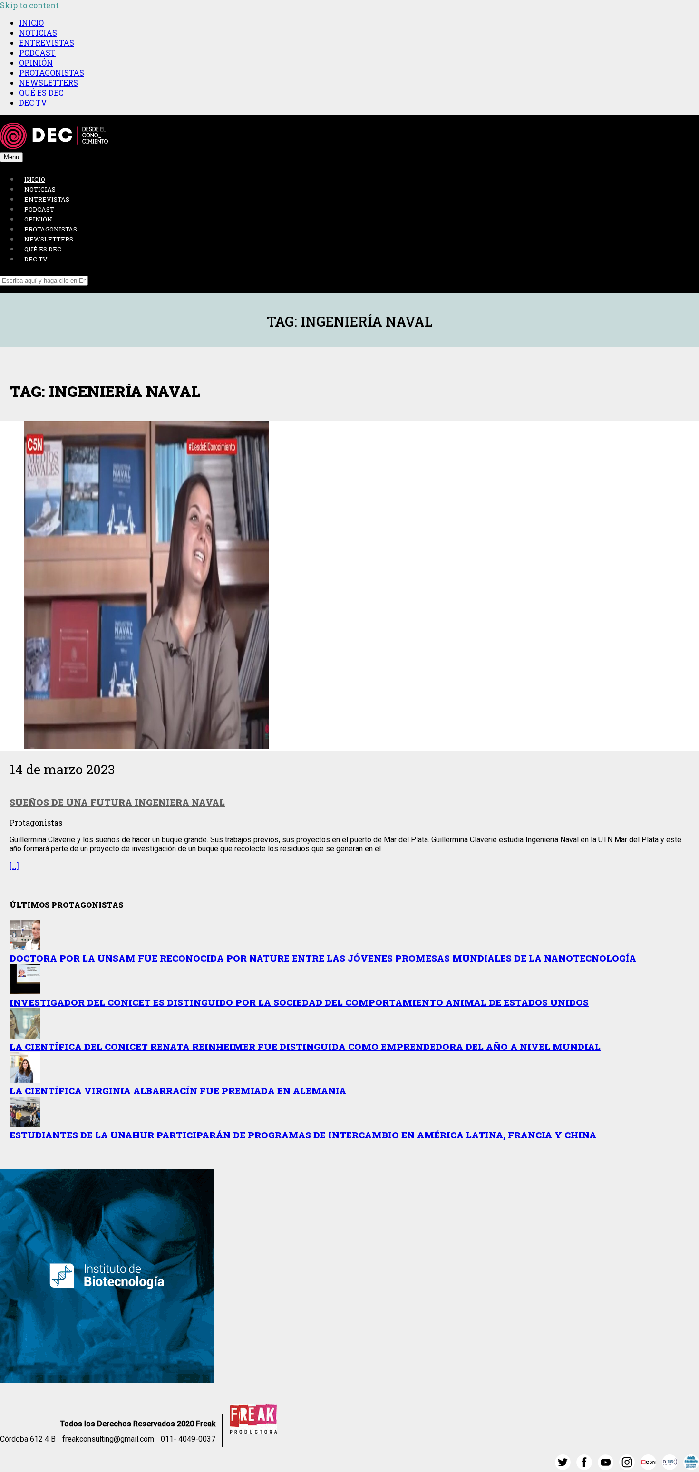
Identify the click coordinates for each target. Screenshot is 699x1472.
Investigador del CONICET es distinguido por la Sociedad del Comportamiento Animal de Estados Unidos (299, 1002)
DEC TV (33, 102)
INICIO (31, 23)
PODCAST (37, 53)
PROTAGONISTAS (51, 72)
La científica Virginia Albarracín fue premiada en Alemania (178, 1091)
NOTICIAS (38, 33)
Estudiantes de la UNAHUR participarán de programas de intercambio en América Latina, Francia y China (303, 1135)
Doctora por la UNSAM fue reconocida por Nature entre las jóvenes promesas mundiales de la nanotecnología (323, 958)
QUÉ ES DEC (41, 92)
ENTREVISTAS (46, 43)
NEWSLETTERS (48, 82)
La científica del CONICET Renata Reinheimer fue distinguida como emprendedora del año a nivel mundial (305, 1046)
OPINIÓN (36, 62)
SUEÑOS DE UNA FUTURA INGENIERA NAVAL (117, 802)
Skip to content (29, 5)
